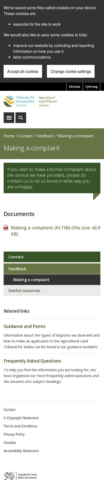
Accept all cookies (22, 71)
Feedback (45, 136)
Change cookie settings (71, 71)
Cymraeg (91, 87)
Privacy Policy (14, 434)
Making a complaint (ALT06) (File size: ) (55, 231)
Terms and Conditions (20, 425)
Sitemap (74, 87)
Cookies (10, 442)
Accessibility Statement (21, 450)
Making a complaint (76, 136)
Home (9, 136)
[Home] (52, 102)
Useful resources (24, 290)
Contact (26, 136)
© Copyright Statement (21, 417)
